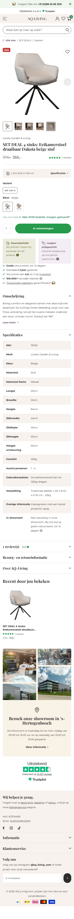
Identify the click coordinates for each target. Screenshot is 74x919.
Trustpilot (45, 274)
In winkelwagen (43, 228)
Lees (9, 322)
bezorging (27, 802)
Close (70, 4)
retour (52, 802)
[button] (11, 225)
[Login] (57, 19)
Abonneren (67, 878)
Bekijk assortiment (5, 18)
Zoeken (67, 30)
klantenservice (18, 807)
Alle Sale (11, 40)
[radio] (10, 190)
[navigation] (7, 126)
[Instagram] (11, 828)
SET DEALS (25, 40)
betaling (39, 802)
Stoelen (38, 40)
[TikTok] (19, 828)
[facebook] (3, 828)
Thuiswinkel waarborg (19, 283)
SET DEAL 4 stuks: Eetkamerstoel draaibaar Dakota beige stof (18, 628)
